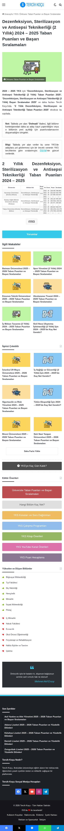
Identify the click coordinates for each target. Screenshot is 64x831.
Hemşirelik (10, 593)
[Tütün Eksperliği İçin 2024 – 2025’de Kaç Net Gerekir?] (48, 392)
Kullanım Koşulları (15, 815)
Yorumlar (32, 234)
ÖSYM (43, 150)
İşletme (9, 651)
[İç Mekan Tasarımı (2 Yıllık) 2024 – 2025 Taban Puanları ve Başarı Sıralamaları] (16, 314)
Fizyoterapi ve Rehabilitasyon (18, 640)
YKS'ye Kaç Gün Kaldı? (33, 465)
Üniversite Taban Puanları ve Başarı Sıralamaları (32, 492)
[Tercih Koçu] (32, 4)
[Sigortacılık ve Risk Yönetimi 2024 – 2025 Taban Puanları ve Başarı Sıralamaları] (16, 392)
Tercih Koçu (25, 805)
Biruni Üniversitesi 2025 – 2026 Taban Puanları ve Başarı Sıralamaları (15, 437)
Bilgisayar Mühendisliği (16, 577)
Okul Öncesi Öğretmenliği (17, 634)
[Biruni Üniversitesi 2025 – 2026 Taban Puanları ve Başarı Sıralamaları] (16, 424)
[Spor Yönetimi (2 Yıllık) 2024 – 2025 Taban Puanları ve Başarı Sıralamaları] (47, 258)
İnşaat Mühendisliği (14, 604)
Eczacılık (10, 629)
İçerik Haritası (51, 815)
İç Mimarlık (11, 618)
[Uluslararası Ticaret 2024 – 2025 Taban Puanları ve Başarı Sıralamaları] (47, 286)
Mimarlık (9, 599)
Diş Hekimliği (11, 588)
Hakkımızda (29, 815)
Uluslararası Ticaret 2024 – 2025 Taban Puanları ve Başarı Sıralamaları (46, 299)
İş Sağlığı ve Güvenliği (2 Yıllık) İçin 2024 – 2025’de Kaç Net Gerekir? (46, 373)
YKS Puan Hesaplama (32, 557)
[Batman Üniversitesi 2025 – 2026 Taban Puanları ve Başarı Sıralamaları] (16, 258)
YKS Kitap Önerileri (32, 536)
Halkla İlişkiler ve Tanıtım (17, 645)
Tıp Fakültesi (11, 583)
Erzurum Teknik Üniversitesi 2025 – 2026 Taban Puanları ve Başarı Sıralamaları (16, 299)
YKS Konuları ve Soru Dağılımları (32, 515)
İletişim (42, 820)
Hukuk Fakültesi (13, 624)
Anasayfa (8, 14)
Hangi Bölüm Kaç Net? (32, 504)
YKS (16, 14)
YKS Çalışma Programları (32, 525)
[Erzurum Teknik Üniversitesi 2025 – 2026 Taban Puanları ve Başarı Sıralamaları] (16, 286)
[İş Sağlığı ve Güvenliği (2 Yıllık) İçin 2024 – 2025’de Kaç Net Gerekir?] (48, 360)
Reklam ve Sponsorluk (28, 820)
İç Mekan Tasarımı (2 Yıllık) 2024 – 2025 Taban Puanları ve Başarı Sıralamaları (16, 327)
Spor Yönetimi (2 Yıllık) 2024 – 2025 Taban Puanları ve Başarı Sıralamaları (47, 271)
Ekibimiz (40, 815)
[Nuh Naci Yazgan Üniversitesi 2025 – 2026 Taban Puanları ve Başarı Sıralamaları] (48, 424)
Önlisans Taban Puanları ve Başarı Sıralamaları (40, 14)
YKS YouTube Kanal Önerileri (32, 547)
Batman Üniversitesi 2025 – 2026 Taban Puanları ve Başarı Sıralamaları (16, 271)
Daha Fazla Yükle (32, 451)
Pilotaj (8, 610)
